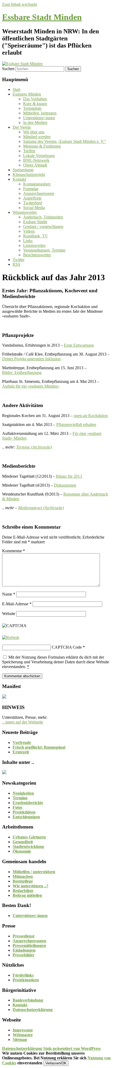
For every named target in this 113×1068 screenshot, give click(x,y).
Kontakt (19, 179)
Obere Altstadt (35, 165)
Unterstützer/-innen (39, 118)
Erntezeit (21, 752)
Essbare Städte (35, 222)
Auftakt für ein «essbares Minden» (30, 386)
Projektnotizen (26, 980)
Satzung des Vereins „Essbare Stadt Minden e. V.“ (64, 141)
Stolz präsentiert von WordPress (72, 1048)
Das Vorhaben (35, 99)
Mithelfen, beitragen (39, 113)
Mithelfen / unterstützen (34, 871)
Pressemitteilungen (29, 945)
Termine (20, 798)
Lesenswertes (34, 245)
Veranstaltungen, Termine (44, 250)
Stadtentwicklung (28, 846)
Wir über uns (33, 132)
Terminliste (32, 108)
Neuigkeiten (23, 793)
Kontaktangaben (36, 184)
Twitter (18, 259)
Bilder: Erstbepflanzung (22, 372)
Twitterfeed (32, 203)
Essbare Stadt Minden (42, 17)
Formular (30, 188)
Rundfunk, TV (35, 236)
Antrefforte (32, 198)
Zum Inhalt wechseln (19, 4)
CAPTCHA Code (67, 647)
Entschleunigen (26, 817)
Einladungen (24, 950)
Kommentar (13, 551)
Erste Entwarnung (79, 345)
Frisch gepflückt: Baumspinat (39, 747)
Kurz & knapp (35, 103)
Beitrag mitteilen (27, 895)
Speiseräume (23, 170)
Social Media (34, 207)
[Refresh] (10, 637)
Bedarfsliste (23, 890)
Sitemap (20, 1039)
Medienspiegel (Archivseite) (41, 508)
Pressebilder (23, 955)
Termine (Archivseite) (34, 447)
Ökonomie (22, 851)
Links (28, 240)
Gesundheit (23, 842)
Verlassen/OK (55, 1063)
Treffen (29, 151)
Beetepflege (23, 881)
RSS (16, 264)
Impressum (23, 1030)
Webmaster (23, 1035)
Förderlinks (23, 975)
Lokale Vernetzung (39, 155)
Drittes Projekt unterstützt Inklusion (31, 359)
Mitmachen (23, 876)
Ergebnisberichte (28, 802)
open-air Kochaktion (91, 415)
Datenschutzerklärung (33, 1009)
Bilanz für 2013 (69, 476)
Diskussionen (65, 485)
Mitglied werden (36, 136)
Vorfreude (22, 742)
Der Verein (22, 127)
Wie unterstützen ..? (30, 886)
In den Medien (35, 122)
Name (8, 594)
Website (8, 613)
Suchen (8, 68)
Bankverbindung (28, 1000)
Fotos (17, 807)
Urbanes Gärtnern (29, 837)
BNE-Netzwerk (36, 160)
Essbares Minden (27, 94)
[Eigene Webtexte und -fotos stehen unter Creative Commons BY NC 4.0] (4, 772)
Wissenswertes (25, 212)
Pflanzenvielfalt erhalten (76, 424)
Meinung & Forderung (42, 146)
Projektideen (24, 812)
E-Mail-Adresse (17, 604)
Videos (29, 231)
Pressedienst (23, 936)
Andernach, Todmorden (43, 217)
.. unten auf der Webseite (22, 722)
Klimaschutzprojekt (29, 174)
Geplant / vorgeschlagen (43, 226)
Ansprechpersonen (38, 193)
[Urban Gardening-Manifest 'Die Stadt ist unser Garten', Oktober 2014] (4, 697)
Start (16, 89)
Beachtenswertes (37, 255)
